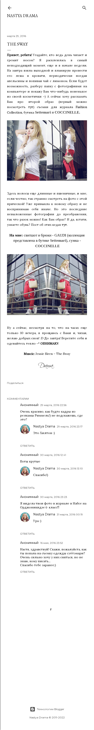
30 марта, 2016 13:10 (70, 468)
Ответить (27, 445)
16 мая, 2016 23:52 (51, 542)
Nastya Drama (44, 426)
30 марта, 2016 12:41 (53, 455)
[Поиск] (84, 7)
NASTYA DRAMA (22, 15)
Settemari (43, 112)
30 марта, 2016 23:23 (53, 497)
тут (30, 107)
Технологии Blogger (50, 709)
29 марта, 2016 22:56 (53, 405)
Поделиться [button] (15, 383)
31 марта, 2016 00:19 (70, 514)
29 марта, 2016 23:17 (70, 426)
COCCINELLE (67, 112)
